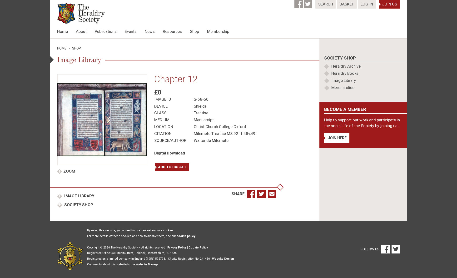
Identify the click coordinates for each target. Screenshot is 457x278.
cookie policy (186, 236)
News (150, 31)
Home (62, 31)
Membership (218, 31)
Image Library (78, 196)
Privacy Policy (176, 247)
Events (131, 31)
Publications (106, 31)
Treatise (201, 112)
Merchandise (342, 87)
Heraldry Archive (346, 66)
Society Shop (78, 204)
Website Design (223, 258)
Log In (367, 4)
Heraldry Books (344, 73)
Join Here (337, 138)
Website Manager (148, 264)
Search (325, 4)
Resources (172, 31)
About (81, 31)
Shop (194, 31)
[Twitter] (308, 2)
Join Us (389, 4)
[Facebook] (299, 2)
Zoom (69, 171)
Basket (347, 4)
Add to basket (172, 167)
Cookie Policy (198, 247)
